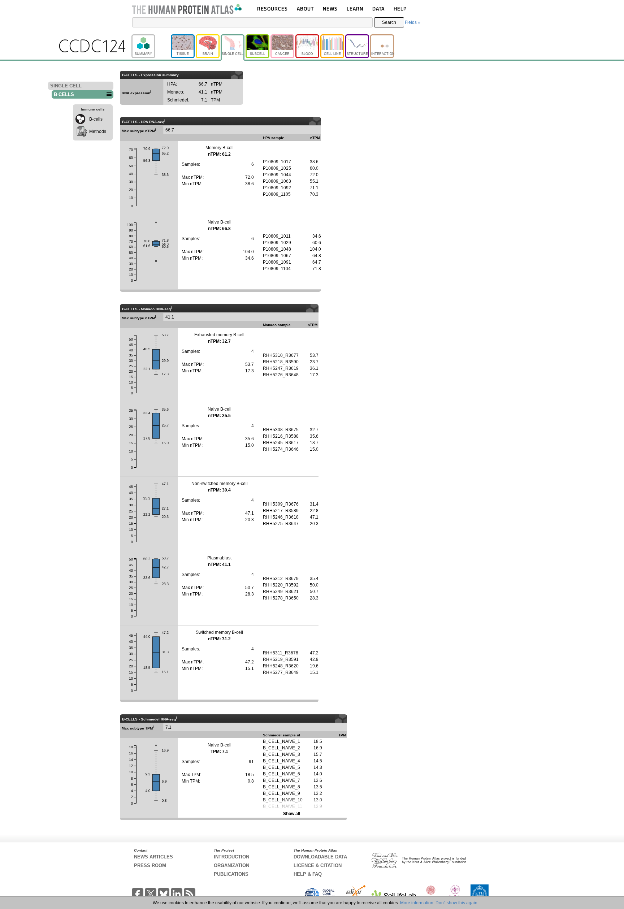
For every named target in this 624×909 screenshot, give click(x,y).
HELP (400, 8)
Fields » (412, 22)
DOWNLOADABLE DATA (320, 857)
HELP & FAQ (308, 874)
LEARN (355, 8)
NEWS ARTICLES (153, 857)
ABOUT (305, 8)
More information (416, 902)
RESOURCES (272, 8)
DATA (378, 8)
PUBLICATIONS (231, 874)
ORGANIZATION (231, 865)
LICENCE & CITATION (318, 865)
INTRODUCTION (231, 857)
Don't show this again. (457, 902)
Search (389, 22)
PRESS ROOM (150, 865)
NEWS (330, 8)
